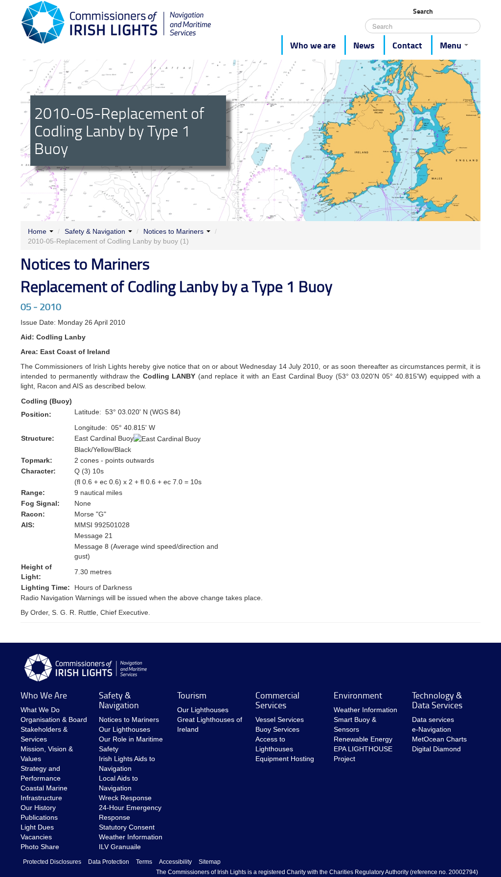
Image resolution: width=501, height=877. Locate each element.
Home (37, 231)
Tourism (191, 695)
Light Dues (37, 827)
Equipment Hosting (284, 759)
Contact (407, 45)
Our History (38, 807)
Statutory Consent (127, 827)
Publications (39, 817)
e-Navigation (431, 729)
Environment (358, 695)
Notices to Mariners (173, 231)
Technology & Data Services (437, 700)
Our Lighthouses (124, 729)
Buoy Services (277, 729)
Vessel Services (279, 719)
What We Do (40, 710)
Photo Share (40, 847)
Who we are (313, 45)
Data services (433, 719)
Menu (451, 45)
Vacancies (36, 837)
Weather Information (130, 837)
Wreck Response (125, 798)
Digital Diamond (436, 749)
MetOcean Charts (439, 739)
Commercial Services (277, 700)
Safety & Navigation (95, 231)
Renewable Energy (363, 739)
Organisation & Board (54, 719)
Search (423, 11)
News (364, 45)
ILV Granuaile (120, 847)
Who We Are (44, 695)
